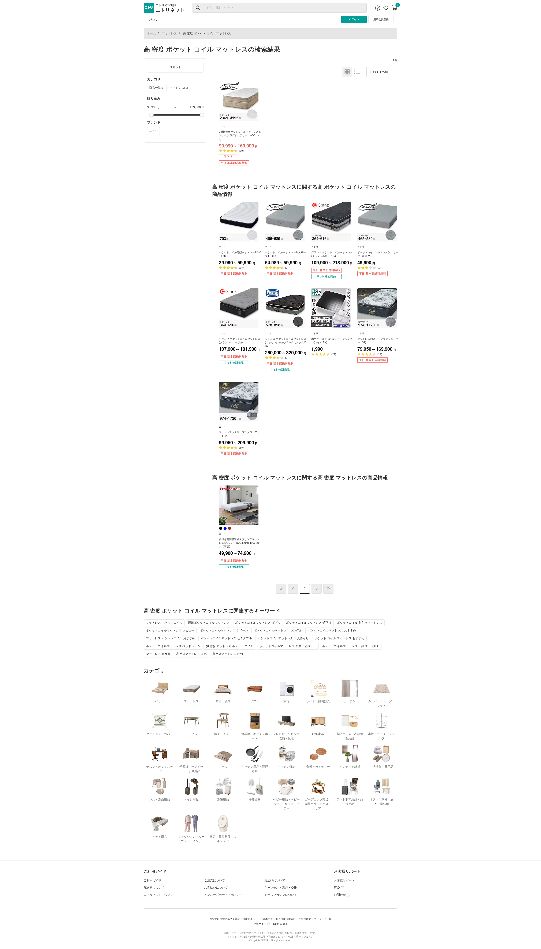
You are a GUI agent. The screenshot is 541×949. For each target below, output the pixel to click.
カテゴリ (153, 19)
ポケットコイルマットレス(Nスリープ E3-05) (285, 254)
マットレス (169, 33)
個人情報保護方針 (286, 919)
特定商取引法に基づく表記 (225, 919)
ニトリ (153, 130)
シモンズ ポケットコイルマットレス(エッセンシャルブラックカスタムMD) (285, 342)
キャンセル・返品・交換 (280, 887)
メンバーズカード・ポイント (223, 894)
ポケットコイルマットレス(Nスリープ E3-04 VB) (377, 254)
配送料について (154, 887)
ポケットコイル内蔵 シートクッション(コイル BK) (331, 340)
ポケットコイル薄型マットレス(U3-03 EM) (240, 254)
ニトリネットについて (158, 894)
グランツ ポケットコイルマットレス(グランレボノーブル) (239, 340)
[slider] (151, 115)
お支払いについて (216, 887)
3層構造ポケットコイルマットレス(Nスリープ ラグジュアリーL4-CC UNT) (240, 135)
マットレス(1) (178, 87)
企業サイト (260, 923)
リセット (175, 67)
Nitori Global (280, 923)
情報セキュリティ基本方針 (258, 919)
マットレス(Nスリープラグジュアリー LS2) (239, 434)
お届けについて (274, 880)
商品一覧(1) (157, 87)
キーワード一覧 (322, 919)
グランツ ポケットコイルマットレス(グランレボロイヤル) (331, 254)
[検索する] (198, 7)
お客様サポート (344, 880)
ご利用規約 (304, 919)
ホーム (151, 33)
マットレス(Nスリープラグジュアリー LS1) (377, 340)
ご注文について (214, 880)
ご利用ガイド (152, 880)
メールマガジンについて (280, 894)
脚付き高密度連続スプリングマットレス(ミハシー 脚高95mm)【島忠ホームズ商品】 (240, 543)
